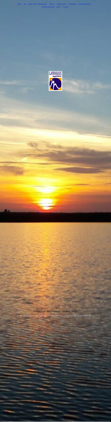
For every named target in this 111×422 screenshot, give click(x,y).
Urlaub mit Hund (61, 4)
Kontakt (65, 7)
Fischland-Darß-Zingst (48, 7)
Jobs (25, 4)
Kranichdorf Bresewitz (84, 4)
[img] (55, 211)
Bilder (58, 7)
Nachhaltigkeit (72, 4)
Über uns (52, 4)
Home (19, 4)
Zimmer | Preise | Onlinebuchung (37, 4)
